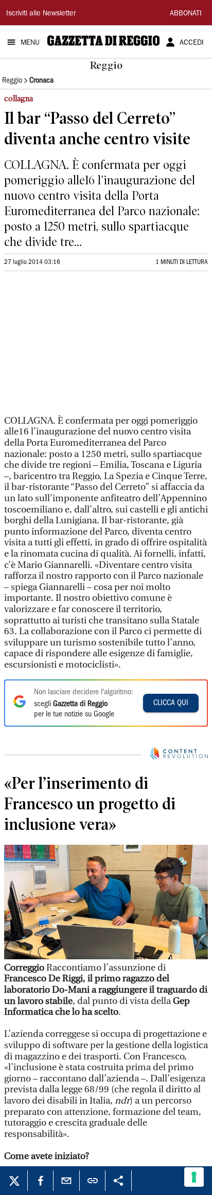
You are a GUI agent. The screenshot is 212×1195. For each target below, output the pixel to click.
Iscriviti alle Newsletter (41, 13)
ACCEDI (192, 43)
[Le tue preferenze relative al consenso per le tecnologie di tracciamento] (194, 1177)
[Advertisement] (81, 347)
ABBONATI (186, 13)
